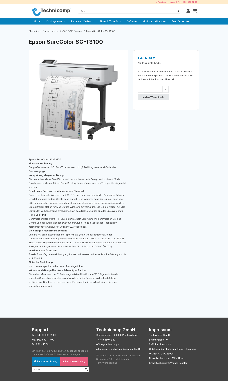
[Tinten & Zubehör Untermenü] (120, 21)
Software (132, 21)
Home (37, 21)
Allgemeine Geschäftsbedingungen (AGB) (118, 348)
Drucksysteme (54, 21)
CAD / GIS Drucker (72, 31)
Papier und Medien (81, 21)
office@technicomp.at (165, 2)
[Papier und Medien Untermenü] (93, 21)
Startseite (34, 31)
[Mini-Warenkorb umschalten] (195, 11)
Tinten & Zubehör (109, 21)
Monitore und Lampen (154, 21)
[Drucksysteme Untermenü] (64, 21)
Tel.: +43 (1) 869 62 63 (187, 2)
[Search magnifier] (178, 11)
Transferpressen (181, 21)
